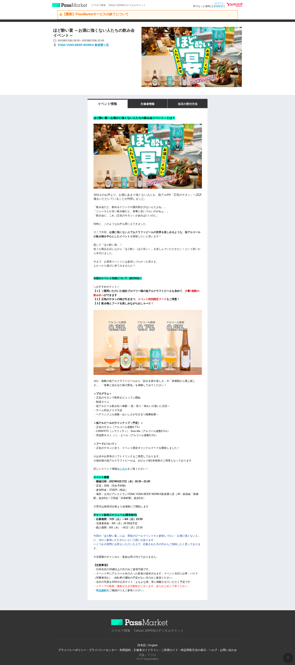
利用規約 (125, 650)
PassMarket (69, 5)
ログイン (219, 3)
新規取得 (218, 6)
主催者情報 (147, 103)
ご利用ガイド (169, 650)
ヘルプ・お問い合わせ (223, 650)
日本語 (141, 645)
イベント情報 (107, 103)
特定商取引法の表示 (193, 650)
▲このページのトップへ (288, 658)
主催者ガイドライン (146, 650)
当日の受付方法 (187, 103)
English (153, 645)
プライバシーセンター (103, 650)
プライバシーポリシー (72, 650)
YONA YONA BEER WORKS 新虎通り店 (83, 45)
